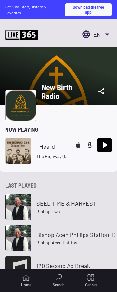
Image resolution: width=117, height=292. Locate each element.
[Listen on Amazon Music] (90, 145)
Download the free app (88, 9)
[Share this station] (101, 91)
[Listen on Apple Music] (78, 145)
